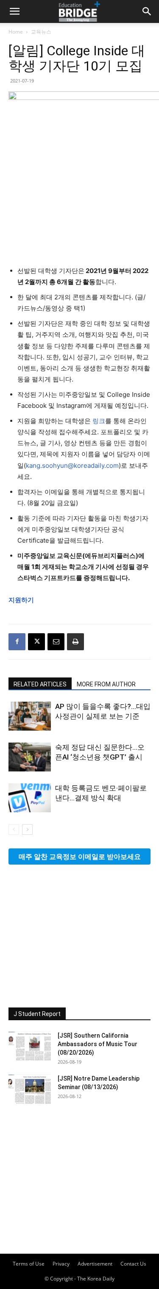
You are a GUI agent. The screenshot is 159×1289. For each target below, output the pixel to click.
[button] (14, 11)
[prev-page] (13, 829)
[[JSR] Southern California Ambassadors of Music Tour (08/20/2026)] (29, 1046)
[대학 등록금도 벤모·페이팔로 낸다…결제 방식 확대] (29, 798)
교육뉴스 (41, 31)
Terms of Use (29, 1263)
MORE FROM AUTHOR (106, 684)
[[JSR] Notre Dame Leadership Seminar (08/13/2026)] (29, 1089)
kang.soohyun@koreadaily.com (72, 465)
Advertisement (95, 1263)
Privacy (61, 1263)
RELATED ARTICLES (40, 684)
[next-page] (27, 829)
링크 (98, 421)
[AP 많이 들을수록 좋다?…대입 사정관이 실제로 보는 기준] (29, 716)
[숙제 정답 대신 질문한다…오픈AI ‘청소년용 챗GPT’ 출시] (29, 757)
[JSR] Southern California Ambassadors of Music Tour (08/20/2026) (97, 1044)
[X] (36, 641)
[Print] (75, 641)
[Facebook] (16, 641)
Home (15, 31)
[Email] (55, 641)
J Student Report (37, 1013)
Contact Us (133, 1263)
